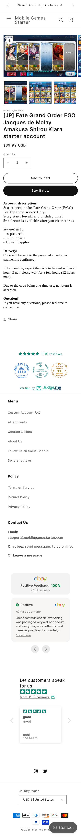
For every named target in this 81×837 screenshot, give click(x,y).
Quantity (9, 154)
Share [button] (12, 319)
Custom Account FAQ (24, 412)
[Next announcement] (73, 5)
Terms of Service (21, 488)
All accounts (17, 422)
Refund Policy (19, 497)
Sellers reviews (20, 460)
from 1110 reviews (35, 697)
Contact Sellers (20, 432)
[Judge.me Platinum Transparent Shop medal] (40, 370)
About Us (15, 441)
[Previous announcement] (7, 5)
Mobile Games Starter (46, 829)
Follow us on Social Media (28, 451)
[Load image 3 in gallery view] (65, 92)
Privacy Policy (19, 507)
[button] (8, 20)
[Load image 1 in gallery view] (15, 92)
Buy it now (40, 190)
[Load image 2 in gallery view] (40, 92)
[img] (42, 692)
